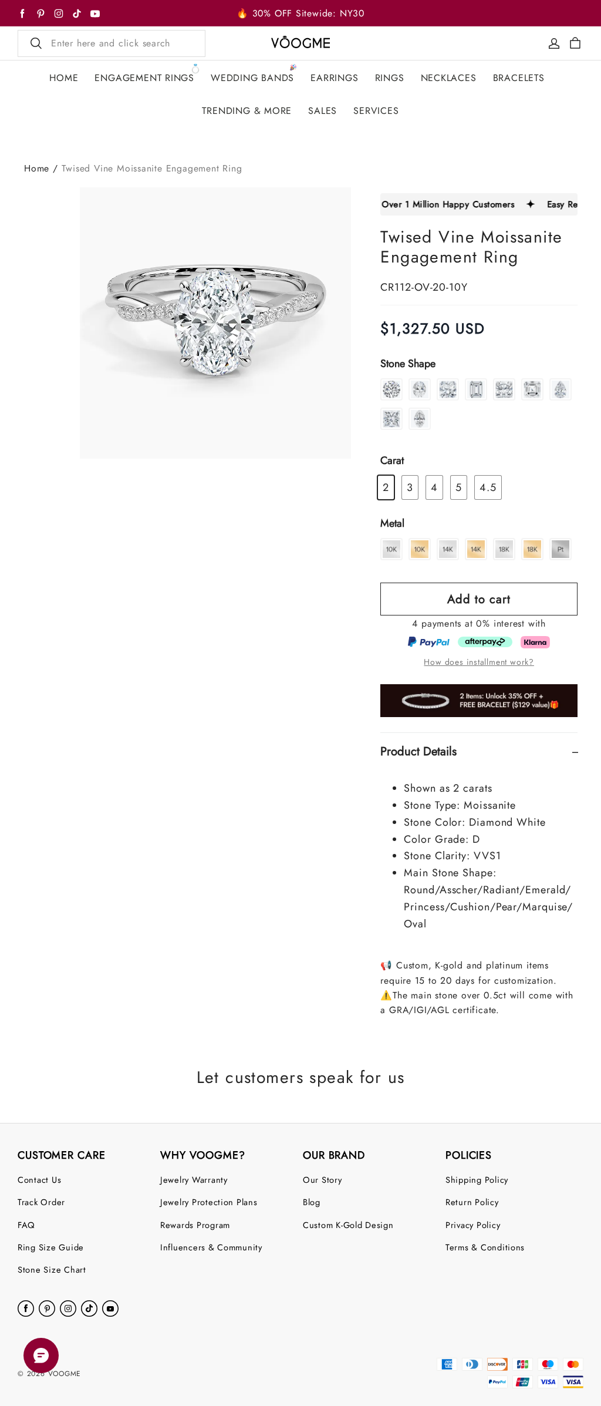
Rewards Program (195, 1225)
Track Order (41, 1202)
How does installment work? (479, 662)
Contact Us (39, 1179)
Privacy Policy (472, 1225)
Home (36, 168)
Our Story (322, 1179)
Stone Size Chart (52, 1269)
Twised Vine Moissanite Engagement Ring (152, 168)
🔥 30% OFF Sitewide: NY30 (300, 13)
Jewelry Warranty (194, 1179)
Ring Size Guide (51, 1247)
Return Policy (472, 1202)
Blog (311, 1202)
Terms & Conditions (485, 1247)
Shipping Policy (476, 1179)
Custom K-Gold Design (348, 1225)
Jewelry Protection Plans (209, 1202)
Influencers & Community (211, 1247)
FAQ (26, 1225)
